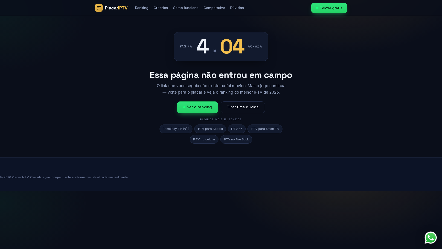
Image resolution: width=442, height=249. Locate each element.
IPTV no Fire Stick (236, 139)
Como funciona (185, 8)
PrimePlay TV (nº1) (176, 128)
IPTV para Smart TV (265, 128)
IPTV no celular (204, 139)
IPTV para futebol (210, 128)
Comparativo (214, 8)
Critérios (161, 8)
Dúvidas (237, 8)
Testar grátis (331, 8)
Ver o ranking (199, 107)
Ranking (141, 8)
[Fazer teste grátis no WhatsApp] (431, 238)
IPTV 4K (236, 128)
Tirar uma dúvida (243, 107)
